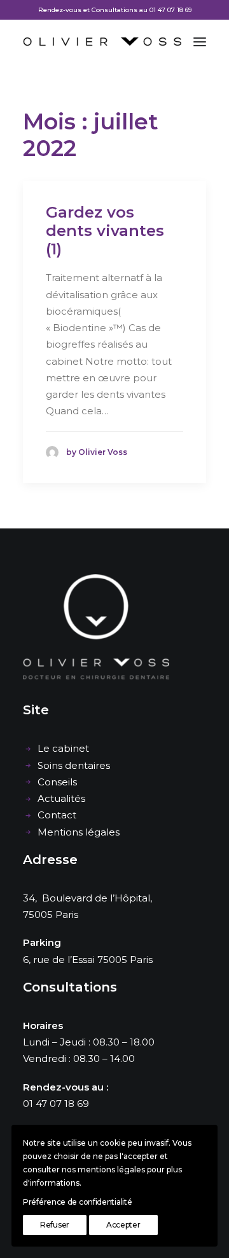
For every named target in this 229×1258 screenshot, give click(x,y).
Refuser (54, 1224)
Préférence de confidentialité (77, 1202)
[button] (199, 41)
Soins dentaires (74, 765)
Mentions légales (79, 832)
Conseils (57, 782)
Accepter (123, 1224)
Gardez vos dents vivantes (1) (105, 230)
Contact (57, 815)
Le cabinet (63, 748)
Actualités (61, 798)
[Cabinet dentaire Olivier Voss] (102, 41)
